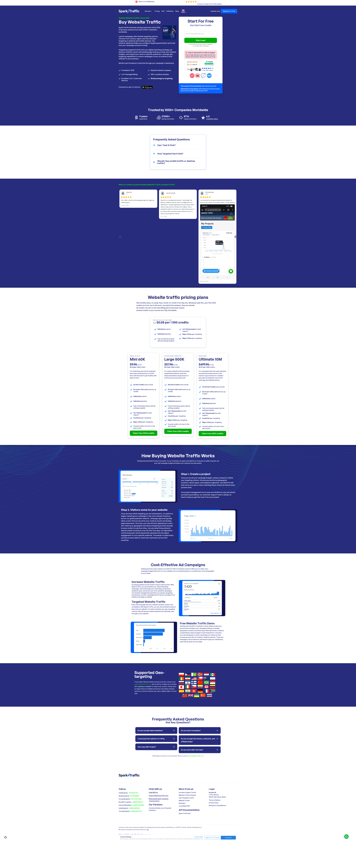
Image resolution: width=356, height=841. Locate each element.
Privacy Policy (213, 803)
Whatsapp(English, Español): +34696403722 (159, 800)
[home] (130, 11)
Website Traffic (184, 800)
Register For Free (229, 11)
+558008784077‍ (137, 802)
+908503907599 (136, 811)
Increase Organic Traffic (187, 792)
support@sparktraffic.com (142, 684)
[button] (148, 11)
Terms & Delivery (214, 800)
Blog (177, 11)
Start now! (200, 40)
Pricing (157, 11)
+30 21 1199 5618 (136, 799)
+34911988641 (134, 796)
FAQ (162, 11)
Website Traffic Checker (187, 795)
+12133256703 (133, 793)
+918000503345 (134, 808)
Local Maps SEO (184, 806)
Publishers (170, 11)
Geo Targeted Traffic (186, 798)
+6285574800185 (138, 805)
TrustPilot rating (212, 119)
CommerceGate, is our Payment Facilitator (160, 809)
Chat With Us (153, 792)
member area (215, 11)
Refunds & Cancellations (217, 805)
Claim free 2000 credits (143, 433)
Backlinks (182, 803)
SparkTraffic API (185, 813)
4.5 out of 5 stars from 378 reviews (209, 4)
